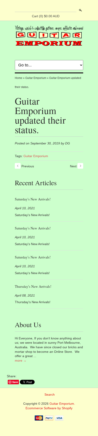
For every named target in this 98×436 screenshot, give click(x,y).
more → (20, 360)
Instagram (60, 6)
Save (15, 382)
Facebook (45, 6)
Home (18, 78)
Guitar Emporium (35, 78)
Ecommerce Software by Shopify (49, 408)
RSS (37, 6)
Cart (45, 16)
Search (80, 10)
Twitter (52, 6)
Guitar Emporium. (62, 403)
